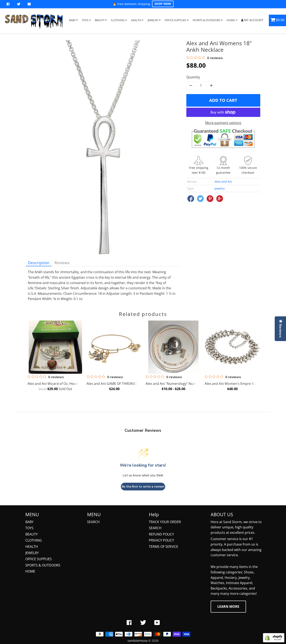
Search (93, 522)
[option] (55, 356)
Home (30, 571)
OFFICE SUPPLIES (175, 20)
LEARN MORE (228, 606)
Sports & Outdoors (42, 565)
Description (38, 262)
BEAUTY (99, 20)
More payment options (223, 122)
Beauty (31, 534)
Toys (29, 528)
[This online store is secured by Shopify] (273, 641)
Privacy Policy (161, 540)
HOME (231, 20)
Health (31, 546)
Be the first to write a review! (143, 487)
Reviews (62, 262)
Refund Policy (161, 534)
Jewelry (220, 188)
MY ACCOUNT (253, 20)
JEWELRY (153, 20)
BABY (72, 20)
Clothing (33, 540)
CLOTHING (117, 20)
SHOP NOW (163, 4)
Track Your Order (165, 522)
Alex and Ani (223, 182)
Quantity (193, 77)
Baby (29, 522)
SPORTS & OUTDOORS (206, 20)
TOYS (85, 20)
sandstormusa (138, 641)
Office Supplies (38, 559)
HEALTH (136, 20)
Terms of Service (163, 546)
